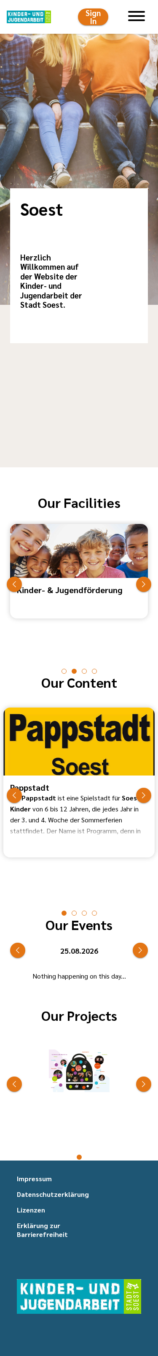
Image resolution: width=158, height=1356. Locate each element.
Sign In (93, 16)
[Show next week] (140, 950)
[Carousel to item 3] (94, 671)
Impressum (34, 1178)
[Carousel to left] (14, 584)
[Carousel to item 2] (84, 671)
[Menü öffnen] (136, 17)
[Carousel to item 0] (64, 671)
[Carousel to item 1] (74, 671)
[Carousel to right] (143, 584)
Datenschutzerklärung (53, 1194)
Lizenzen (31, 1209)
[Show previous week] (17, 950)
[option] (79, 584)
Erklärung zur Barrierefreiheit (42, 1230)
